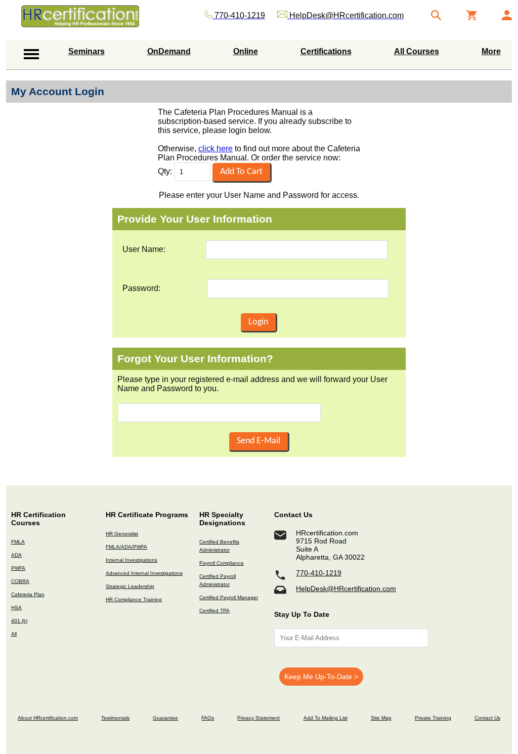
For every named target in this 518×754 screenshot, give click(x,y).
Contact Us (487, 718)
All (14, 634)
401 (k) (19, 620)
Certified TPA (214, 610)
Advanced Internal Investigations (144, 573)
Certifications (326, 51)
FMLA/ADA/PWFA (126, 547)
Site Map (381, 718)
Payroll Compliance (221, 563)
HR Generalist (122, 533)
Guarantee (165, 718)
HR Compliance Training (134, 599)
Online (245, 51)
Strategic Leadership (130, 586)
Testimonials (115, 718)
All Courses (416, 51)
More (491, 51)
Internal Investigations (131, 560)
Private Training (433, 718)
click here (215, 148)
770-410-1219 (318, 573)
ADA (16, 555)
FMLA (18, 541)
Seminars (86, 51)
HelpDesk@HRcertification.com (346, 588)
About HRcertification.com (48, 718)
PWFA (18, 568)
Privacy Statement (258, 718)
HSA (16, 607)
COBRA (20, 581)
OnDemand (169, 51)
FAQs (207, 718)
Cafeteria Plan (28, 594)
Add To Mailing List (326, 718)
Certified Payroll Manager (228, 597)
